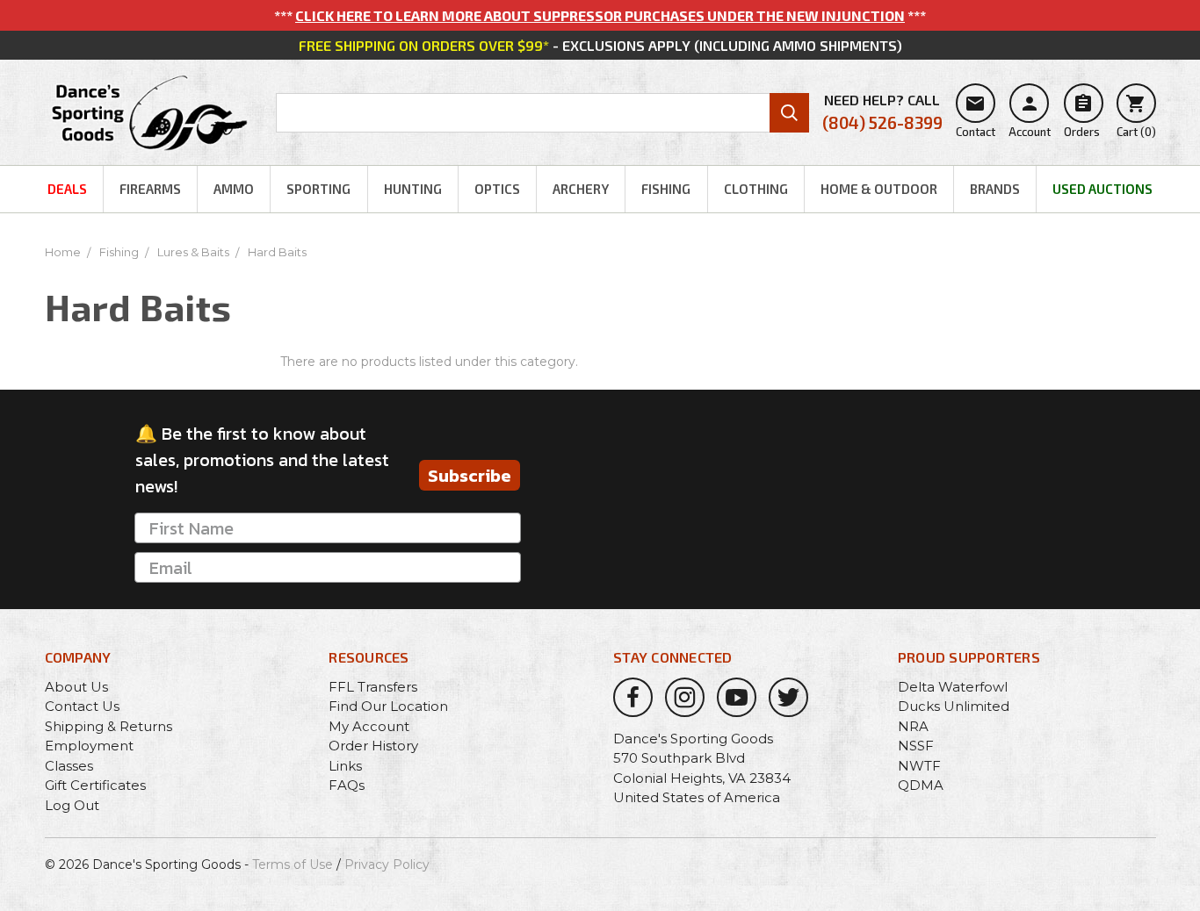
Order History (373, 745)
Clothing (756, 189)
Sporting (318, 189)
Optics (497, 189)
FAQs (347, 785)
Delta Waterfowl (953, 686)
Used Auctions (1102, 189)
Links (345, 765)
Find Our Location (388, 706)
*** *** (600, 15)
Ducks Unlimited (953, 706)
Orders (1082, 116)
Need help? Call (882, 112)
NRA (913, 726)
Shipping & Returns (108, 726)
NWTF (919, 765)
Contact (975, 116)
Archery (581, 189)
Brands (995, 189)
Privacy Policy (387, 864)
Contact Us (82, 706)
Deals (67, 189)
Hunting (413, 189)
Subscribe (469, 476)
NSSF (916, 745)
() (1136, 116)
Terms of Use (292, 864)
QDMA (920, 785)
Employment (89, 745)
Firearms (150, 189)
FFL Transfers (373, 686)
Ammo (233, 189)
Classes (69, 765)
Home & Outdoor (878, 189)
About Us (76, 686)
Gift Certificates (95, 785)
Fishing (665, 189)
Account (1029, 116)
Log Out (72, 805)
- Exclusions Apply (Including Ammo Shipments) (600, 45)
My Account (369, 726)
